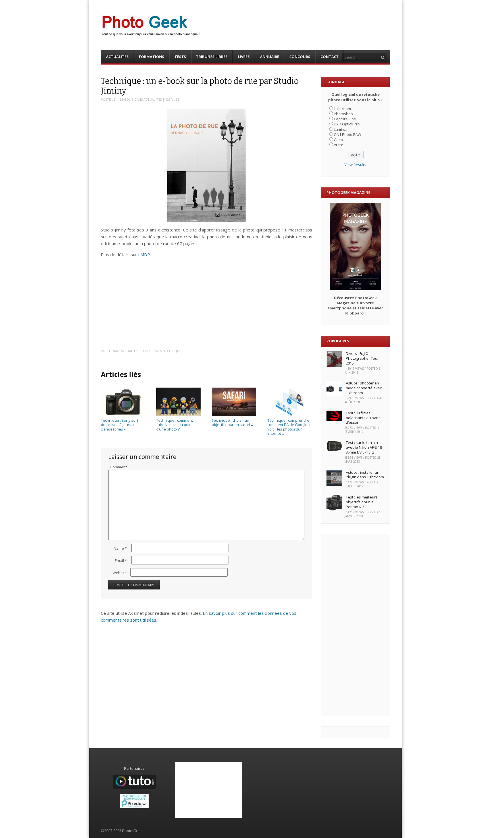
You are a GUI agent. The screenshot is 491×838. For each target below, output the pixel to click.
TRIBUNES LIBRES (212, 56)
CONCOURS (299, 56)
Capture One (345, 118)
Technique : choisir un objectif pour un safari (233, 422)
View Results (355, 164)
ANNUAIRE (269, 56)
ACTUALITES (117, 56)
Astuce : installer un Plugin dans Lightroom (365, 475)
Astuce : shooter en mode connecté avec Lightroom (364, 387)
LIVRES (244, 56)
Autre (338, 144)
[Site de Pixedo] (134, 806)
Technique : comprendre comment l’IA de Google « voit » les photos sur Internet (288, 427)
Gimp (338, 139)
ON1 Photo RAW (347, 134)
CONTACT (330, 56)
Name (120, 548)
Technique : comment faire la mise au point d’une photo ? (174, 425)
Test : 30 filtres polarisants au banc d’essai (363, 417)
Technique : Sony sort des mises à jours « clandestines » (119, 425)
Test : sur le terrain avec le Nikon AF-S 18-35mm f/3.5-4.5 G (364, 447)
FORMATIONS (151, 56)
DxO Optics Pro (347, 124)
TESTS (180, 56)
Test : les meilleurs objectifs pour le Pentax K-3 (362, 501)
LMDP (144, 254)
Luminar (341, 129)
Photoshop (343, 113)
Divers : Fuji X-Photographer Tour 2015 (362, 358)
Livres (157, 351)
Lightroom (342, 108)
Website (120, 572)
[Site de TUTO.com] (134, 787)
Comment (118, 466)
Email (121, 560)
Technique (172, 351)
